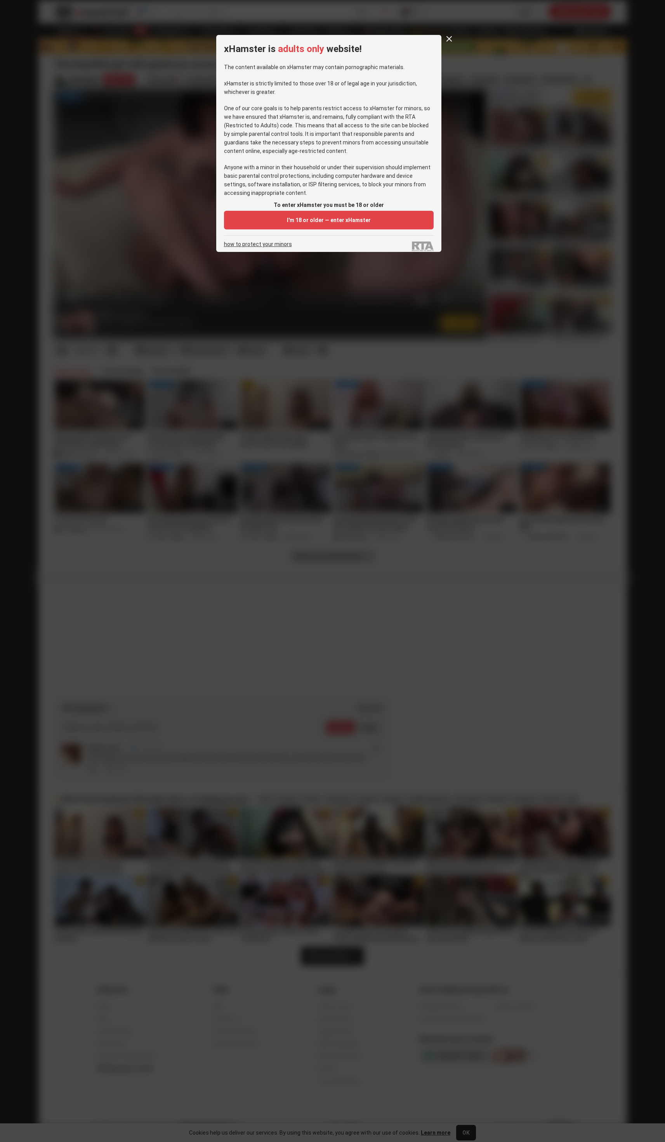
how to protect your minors (258, 244)
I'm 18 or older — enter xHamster (329, 220)
